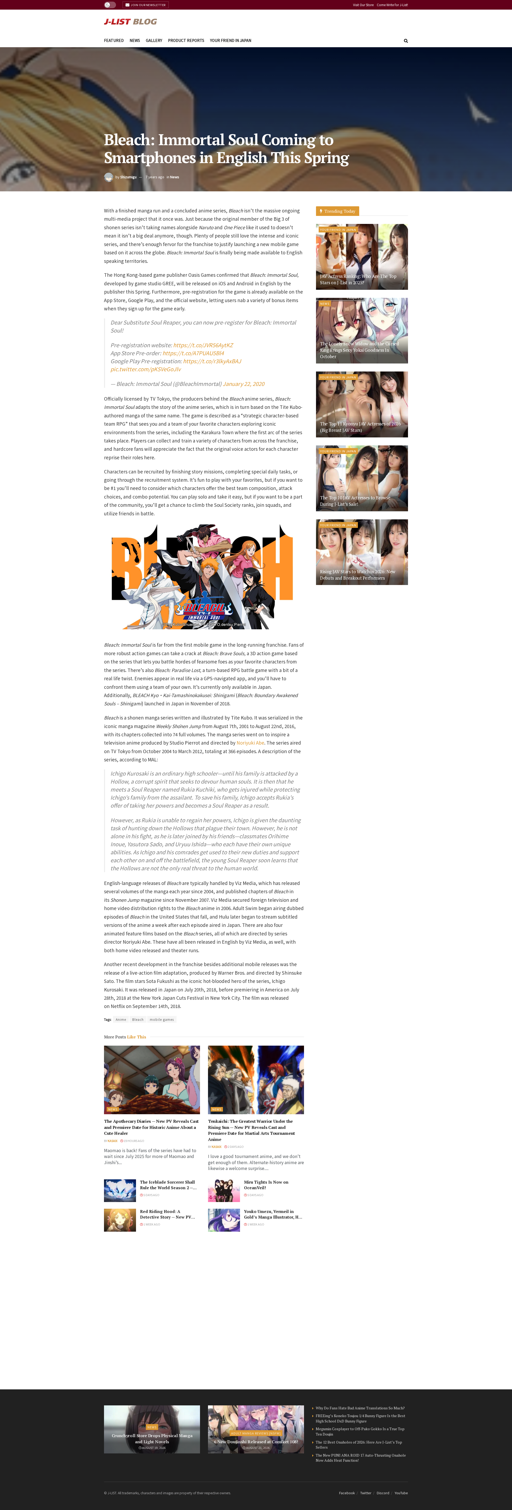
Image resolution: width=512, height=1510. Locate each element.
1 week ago (151, 1224)
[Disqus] (204, 1310)
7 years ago (155, 176)
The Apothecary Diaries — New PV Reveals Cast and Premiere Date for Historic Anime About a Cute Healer (151, 1127)
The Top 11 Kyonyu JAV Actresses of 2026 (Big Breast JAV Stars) (360, 427)
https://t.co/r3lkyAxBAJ (212, 361)
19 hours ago (133, 1141)
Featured (114, 40)
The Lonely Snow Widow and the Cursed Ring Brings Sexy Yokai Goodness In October (359, 350)
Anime (121, 1019)
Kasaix (112, 1141)
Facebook (347, 1492)
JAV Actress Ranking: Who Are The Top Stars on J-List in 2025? (358, 279)
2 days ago (235, 1146)
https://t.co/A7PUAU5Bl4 (193, 353)
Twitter (365, 1492)
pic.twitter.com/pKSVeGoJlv (145, 369)
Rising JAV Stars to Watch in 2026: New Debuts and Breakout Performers (357, 574)
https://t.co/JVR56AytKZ (203, 345)
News (135, 40)
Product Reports (186, 40)
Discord (383, 1492)
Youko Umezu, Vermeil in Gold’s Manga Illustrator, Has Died (273, 1217)
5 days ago (151, 1195)
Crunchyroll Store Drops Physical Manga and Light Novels (152, 1438)
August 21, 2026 (258, 1447)
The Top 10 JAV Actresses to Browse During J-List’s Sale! (355, 501)
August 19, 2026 (154, 1447)
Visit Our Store (363, 4)
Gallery (154, 40)
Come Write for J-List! (392, 4)
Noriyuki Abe (250, 742)
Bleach (138, 1019)
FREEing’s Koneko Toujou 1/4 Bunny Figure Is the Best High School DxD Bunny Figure (360, 1418)
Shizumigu (128, 176)
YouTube (401, 1492)
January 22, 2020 (243, 384)
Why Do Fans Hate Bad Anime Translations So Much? (360, 1407)
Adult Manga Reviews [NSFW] (256, 1433)
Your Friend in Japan (230, 40)
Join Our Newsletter (148, 5)
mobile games (162, 1019)
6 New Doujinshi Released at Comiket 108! (256, 1442)
